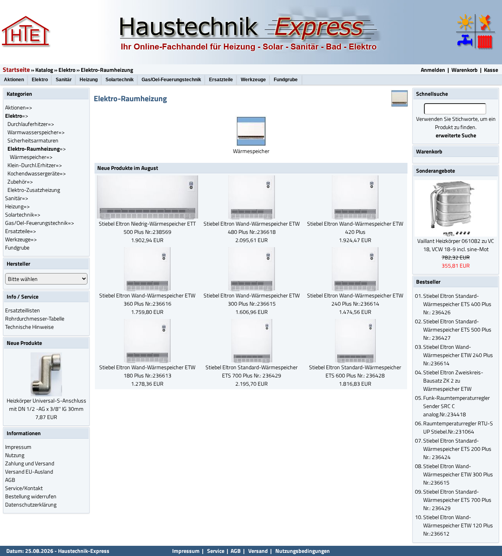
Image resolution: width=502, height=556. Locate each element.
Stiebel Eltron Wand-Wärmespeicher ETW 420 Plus (355, 227)
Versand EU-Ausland (29, 471)
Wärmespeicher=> (31, 157)
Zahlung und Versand (29, 463)
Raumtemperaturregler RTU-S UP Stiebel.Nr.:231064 (458, 427)
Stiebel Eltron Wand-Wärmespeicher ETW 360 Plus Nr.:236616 (147, 299)
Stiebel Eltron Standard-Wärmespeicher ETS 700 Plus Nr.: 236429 (252, 371)
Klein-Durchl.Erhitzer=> (34, 165)
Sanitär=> (16, 198)
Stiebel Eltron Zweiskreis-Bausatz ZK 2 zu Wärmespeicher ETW (453, 380)
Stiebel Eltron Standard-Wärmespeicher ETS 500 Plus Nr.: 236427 (457, 329)
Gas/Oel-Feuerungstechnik (171, 79)
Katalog (44, 70)
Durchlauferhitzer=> (30, 124)
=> (16, 115)
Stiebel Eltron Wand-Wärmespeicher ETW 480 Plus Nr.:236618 (252, 227)
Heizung (89, 79)
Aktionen (14, 79)
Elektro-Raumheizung (107, 70)
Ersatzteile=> (20, 231)
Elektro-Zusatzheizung (33, 190)
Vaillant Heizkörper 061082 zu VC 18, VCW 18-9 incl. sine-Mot (455, 245)
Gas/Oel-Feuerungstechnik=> (39, 223)
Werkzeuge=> (21, 239)
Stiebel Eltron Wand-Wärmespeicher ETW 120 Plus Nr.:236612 (458, 525)
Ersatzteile (221, 79)
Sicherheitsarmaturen (32, 140)
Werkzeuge (253, 79)
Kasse (491, 70)
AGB (10, 480)
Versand (258, 551)
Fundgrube (286, 79)
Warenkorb (464, 70)
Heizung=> (17, 206)
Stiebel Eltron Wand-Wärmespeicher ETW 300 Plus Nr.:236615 (252, 299)
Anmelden (433, 70)
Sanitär (64, 79)
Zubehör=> (20, 181)
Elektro (66, 70)
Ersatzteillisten (22, 310)
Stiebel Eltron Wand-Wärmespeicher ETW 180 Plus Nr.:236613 (147, 371)
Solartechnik (119, 79)
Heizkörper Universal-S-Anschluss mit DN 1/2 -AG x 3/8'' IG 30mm (46, 404)
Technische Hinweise (29, 327)
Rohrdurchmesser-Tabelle (34, 318)
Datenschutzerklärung (30, 504)
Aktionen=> (18, 107)
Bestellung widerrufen (30, 496)
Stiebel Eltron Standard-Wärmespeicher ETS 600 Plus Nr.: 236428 (355, 371)
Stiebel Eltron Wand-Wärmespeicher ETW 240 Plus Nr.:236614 (355, 299)
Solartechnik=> (22, 214)
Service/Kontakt (24, 488)
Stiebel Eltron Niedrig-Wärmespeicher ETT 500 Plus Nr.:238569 (147, 227)
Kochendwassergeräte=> (36, 173)
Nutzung (14, 455)
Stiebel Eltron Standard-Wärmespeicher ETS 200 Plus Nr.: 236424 (457, 448)
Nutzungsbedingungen (302, 551)
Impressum (18, 447)
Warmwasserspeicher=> (36, 132)
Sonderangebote (435, 170)
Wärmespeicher (251, 151)
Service (215, 551)
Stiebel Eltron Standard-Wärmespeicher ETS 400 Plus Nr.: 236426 (457, 304)
